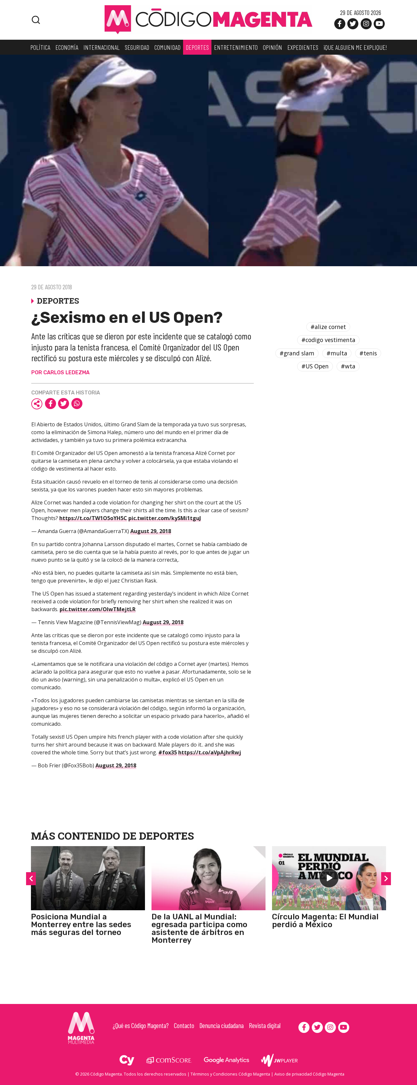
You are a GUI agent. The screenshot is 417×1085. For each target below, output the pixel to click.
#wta (348, 366)
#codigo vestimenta (328, 340)
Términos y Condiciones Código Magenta (230, 1074)
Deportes (166, 836)
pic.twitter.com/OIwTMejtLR (98, 609)
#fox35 (167, 752)
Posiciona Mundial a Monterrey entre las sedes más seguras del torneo (81, 924)
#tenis (368, 353)
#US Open (315, 366)
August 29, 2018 (150, 531)
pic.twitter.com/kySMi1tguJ (164, 518)
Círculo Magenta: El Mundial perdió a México (325, 920)
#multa (336, 353)
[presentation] (31, 878)
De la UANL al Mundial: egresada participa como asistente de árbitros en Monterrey (199, 928)
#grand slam (297, 353)
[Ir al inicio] (208, 19)
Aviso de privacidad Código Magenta (309, 1074)
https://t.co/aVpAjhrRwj (209, 752)
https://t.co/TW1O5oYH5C (93, 518)
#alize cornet (328, 327)
